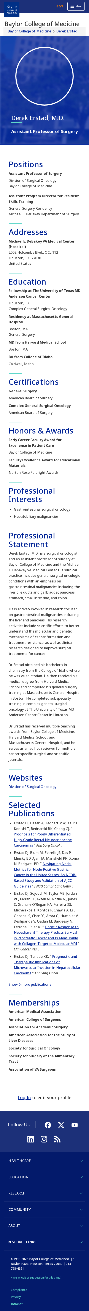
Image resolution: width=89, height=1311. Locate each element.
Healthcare (19, 1160)
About (14, 1225)
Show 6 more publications (30, 984)
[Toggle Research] (81, 1193)
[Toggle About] (81, 1225)
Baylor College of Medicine (29, 31)
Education (18, 1177)
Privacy (16, 1297)
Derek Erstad (66, 31)
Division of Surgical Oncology (32, 786)
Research (17, 1193)
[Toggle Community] (81, 1209)
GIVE (59, 6)
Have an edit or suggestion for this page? (36, 1277)
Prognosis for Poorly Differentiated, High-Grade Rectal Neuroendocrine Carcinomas (43, 840)
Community (19, 1209)
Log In (24, 1097)
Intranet (17, 1304)
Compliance (19, 1290)
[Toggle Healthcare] (81, 1160)
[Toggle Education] (81, 1177)
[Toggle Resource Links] (81, 1242)
